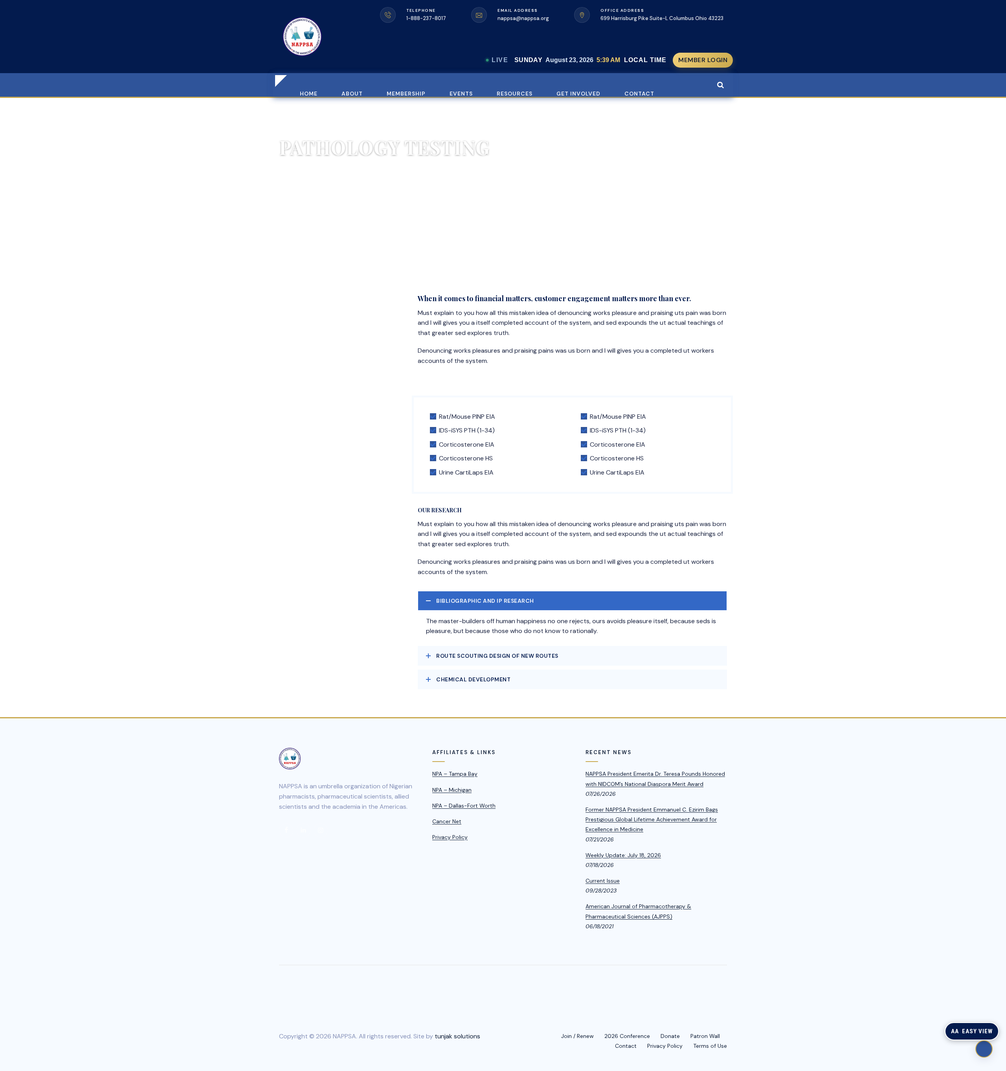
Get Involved (578, 93)
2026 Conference (627, 1036)
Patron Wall (705, 1036)
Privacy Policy (450, 837)
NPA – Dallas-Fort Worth (464, 805)
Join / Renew (577, 1036)
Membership (406, 93)
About (352, 93)
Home (309, 93)
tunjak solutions (457, 1036)
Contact (639, 93)
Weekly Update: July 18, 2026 (623, 855)
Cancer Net (446, 821)
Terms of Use (710, 1045)
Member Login (702, 60)
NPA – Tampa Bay (454, 773)
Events (461, 93)
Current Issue (603, 880)
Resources (514, 93)
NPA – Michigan (452, 789)
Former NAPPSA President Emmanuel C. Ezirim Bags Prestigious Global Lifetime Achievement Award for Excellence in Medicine (652, 819)
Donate (670, 1036)
